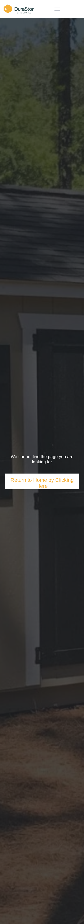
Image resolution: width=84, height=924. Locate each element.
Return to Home (29, 480)
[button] (57, 9)
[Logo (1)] (19, 8)
